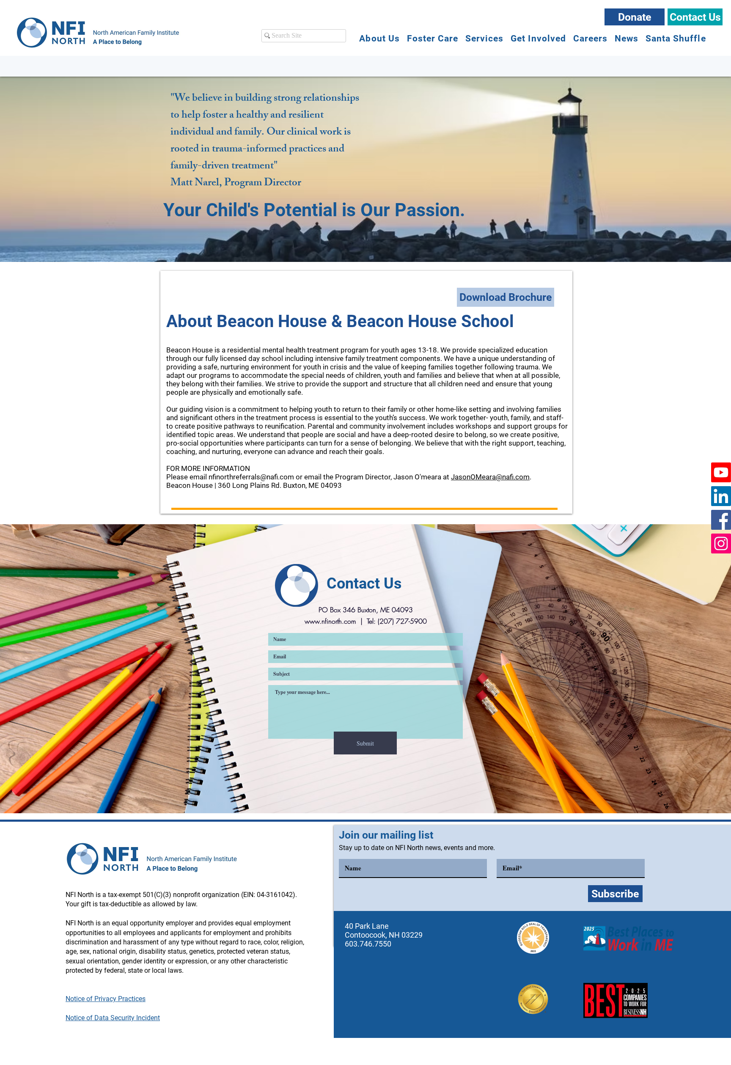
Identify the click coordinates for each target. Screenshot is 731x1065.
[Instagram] (721, 543)
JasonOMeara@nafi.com (490, 477)
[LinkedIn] (721, 496)
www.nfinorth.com (330, 621)
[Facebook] (721, 520)
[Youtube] (721, 472)
